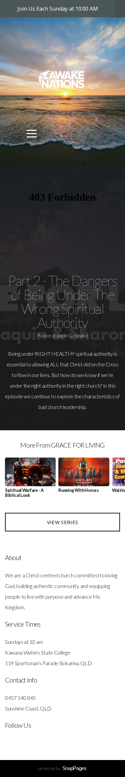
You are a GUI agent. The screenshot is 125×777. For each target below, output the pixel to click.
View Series (62, 522)
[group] (30, 480)
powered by (62, 768)
